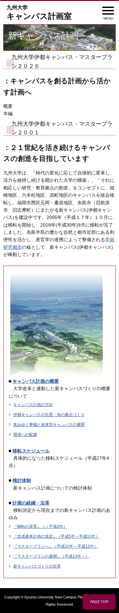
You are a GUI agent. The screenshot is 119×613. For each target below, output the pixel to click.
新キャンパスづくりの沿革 (37, 566)
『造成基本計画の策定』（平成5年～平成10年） (56, 536)
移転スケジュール (31, 450)
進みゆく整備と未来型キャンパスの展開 (49, 424)
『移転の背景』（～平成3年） (40, 526)
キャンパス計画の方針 (33, 404)
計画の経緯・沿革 (31, 503)
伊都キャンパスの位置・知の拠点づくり (49, 414)
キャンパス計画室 (39, 13)
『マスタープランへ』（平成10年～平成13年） (55, 546)
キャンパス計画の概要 (36, 381)
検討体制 (22, 480)
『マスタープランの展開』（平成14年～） (51, 556)
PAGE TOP (99, 602)
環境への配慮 (25, 434)
